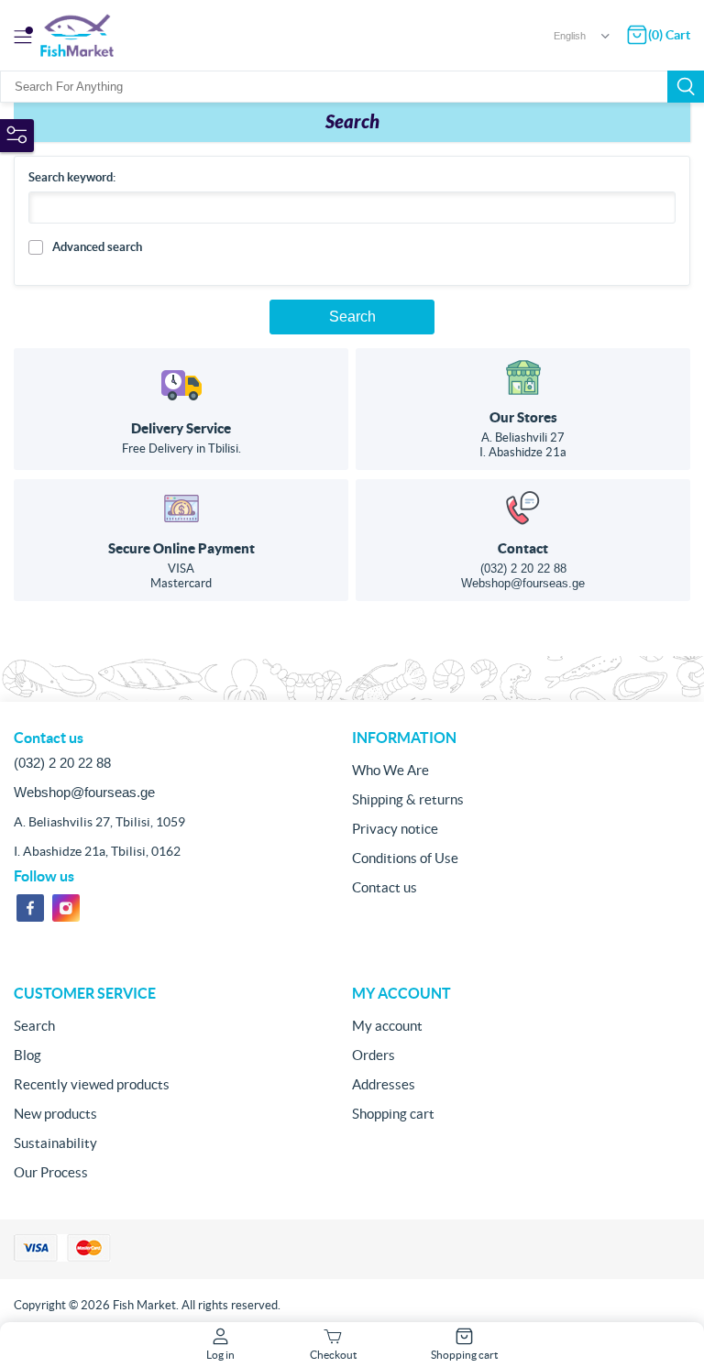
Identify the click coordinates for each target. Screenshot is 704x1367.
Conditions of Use (405, 858)
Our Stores (523, 417)
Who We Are (390, 770)
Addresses (383, 1084)
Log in (220, 1355)
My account (387, 1025)
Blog (27, 1055)
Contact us (384, 887)
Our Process (51, 1172)
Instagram (66, 908)
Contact (523, 548)
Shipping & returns (408, 799)
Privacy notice (395, 829)
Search (685, 87)
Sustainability (55, 1143)
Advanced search (97, 247)
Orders (373, 1055)
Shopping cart (393, 1113)
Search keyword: (72, 177)
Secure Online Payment (181, 548)
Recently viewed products (92, 1084)
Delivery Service (181, 428)
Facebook (30, 908)
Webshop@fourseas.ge (523, 583)
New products (55, 1113)
